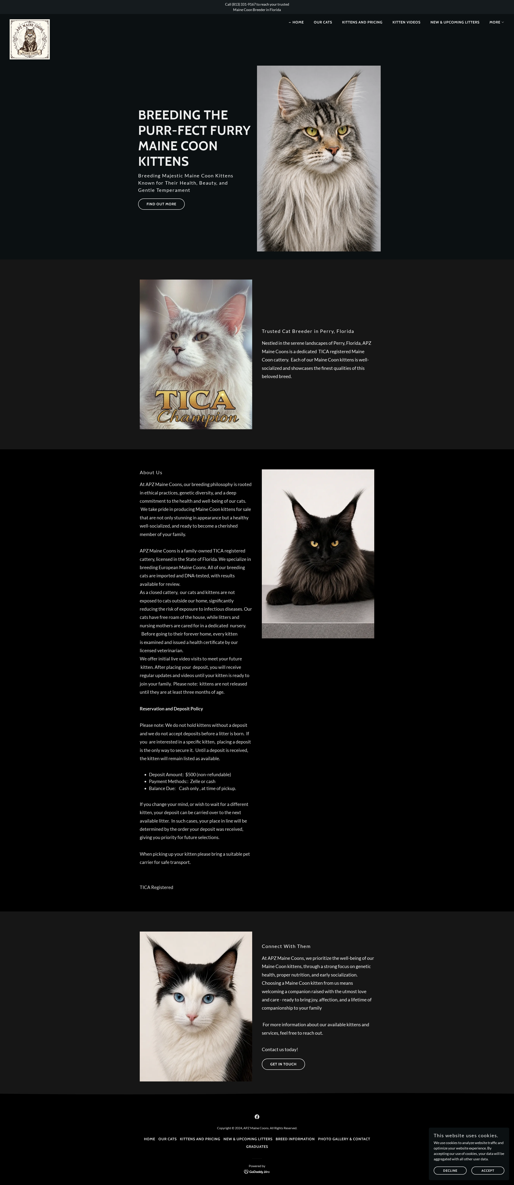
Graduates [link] (257, 1146)
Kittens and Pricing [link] (362, 22)
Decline (450, 1171)
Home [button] (149, 1139)
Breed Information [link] (295, 1139)
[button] (495, 22)
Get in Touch (283, 1064)
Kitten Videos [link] (406, 22)
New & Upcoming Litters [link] (454, 22)
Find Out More (161, 204)
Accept (487, 1171)
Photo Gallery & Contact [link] (344, 1139)
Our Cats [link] (323, 22)
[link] (30, 21)
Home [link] (298, 22)
